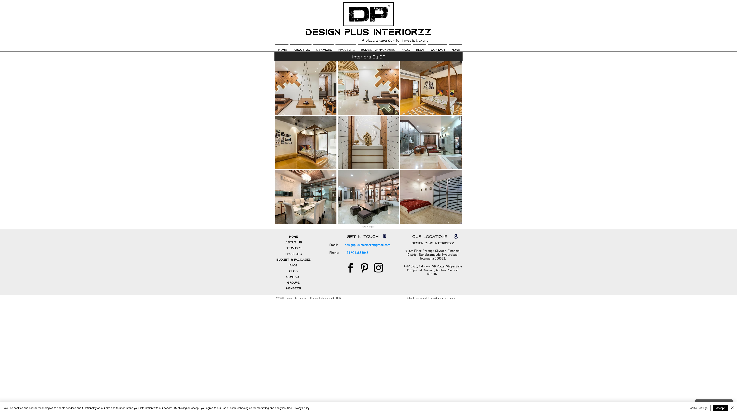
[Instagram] (378, 267)
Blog (293, 271)
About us (293, 242)
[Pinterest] (364, 267)
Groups (293, 282)
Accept (720, 408)
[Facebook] (350, 267)
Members (293, 288)
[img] (305, 88)
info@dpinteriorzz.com (443, 298)
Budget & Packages (293, 259)
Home (293, 236)
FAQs (293, 265)
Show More (368, 226)
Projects (293, 254)
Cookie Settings (697, 408)
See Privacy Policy (298, 408)
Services (293, 248)
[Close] (732, 408)
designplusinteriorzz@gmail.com (367, 245)
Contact (293, 277)
